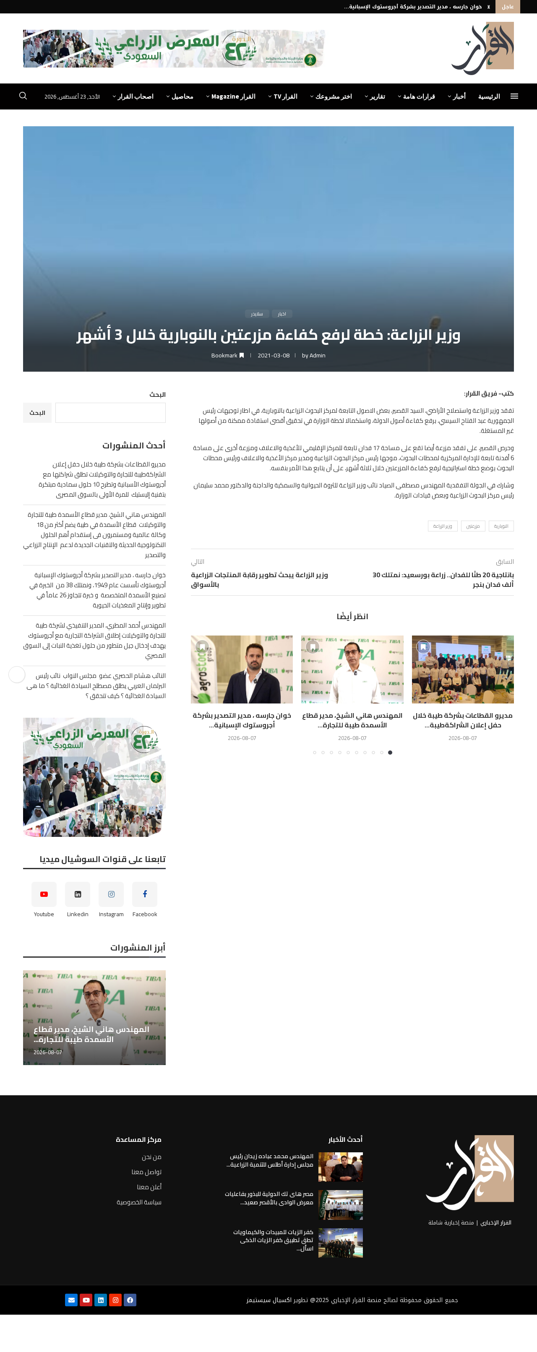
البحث (157, 394)
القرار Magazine (233, 96)
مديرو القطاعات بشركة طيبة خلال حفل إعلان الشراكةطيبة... (463, 720)
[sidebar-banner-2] (94, 777)
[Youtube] (86, 1300)
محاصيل (182, 96)
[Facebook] (130, 1300)
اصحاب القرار (136, 96)
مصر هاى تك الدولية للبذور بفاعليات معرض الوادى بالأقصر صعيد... (269, 1198)
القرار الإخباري (495, 1222)
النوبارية (501, 526)
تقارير (377, 96)
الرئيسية (489, 96)
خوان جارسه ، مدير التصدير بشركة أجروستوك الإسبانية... (413, 6)
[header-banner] (175, 49)
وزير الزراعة (442, 526)
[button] (488, 6)
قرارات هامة (419, 96)
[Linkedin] (100, 1300)
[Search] (23, 96)
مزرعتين (473, 526)
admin (318, 355)
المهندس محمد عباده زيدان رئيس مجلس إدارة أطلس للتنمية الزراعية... (270, 1160)
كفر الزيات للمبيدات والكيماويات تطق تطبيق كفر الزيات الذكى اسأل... (273, 1240)
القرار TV (285, 96)
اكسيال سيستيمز (269, 1300)
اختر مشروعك (333, 96)
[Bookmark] (423, 647)
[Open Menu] (514, 96)
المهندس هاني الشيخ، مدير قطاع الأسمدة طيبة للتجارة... (352, 720)
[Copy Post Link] (16, 674)
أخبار (459, 96)
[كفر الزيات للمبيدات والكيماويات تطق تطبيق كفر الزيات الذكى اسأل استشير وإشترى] (340, 1243)
